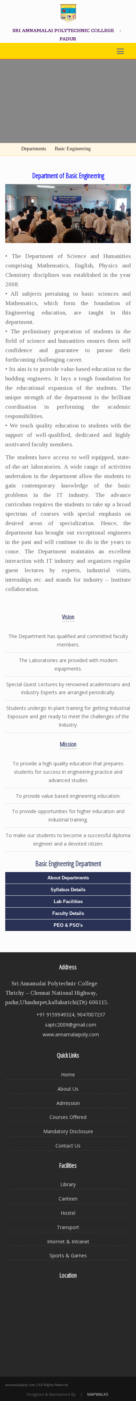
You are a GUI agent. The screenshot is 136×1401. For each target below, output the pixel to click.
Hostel (68, 1213)
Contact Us (68, 1145)
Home (68, 1074)
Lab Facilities (68, 901)
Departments (33, 148)
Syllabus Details (68, 889)
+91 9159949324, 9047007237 (70, 1014)
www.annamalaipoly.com (71, 1034)
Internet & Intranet (68, 1241)
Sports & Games (68, 1255)
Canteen (68, 1198)
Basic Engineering (73, 148)
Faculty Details (68, 913)
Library (68, 1184)
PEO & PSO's (68, 925)
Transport (68, 1227)
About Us (68, 1088)
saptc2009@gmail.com (70, 1024)
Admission (68, 1103)
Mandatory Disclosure (68, 1131)
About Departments (68, 877)
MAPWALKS (97, 1394)
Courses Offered (68, 1117)
